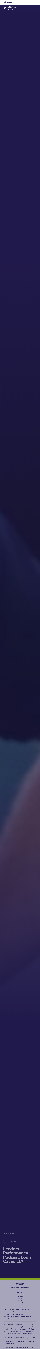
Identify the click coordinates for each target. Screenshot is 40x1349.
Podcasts (12, 1241)
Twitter (20, 1298)
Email (20, 1300)
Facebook (20, 1296)
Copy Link (20, 1302)
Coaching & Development (20, 1288)
